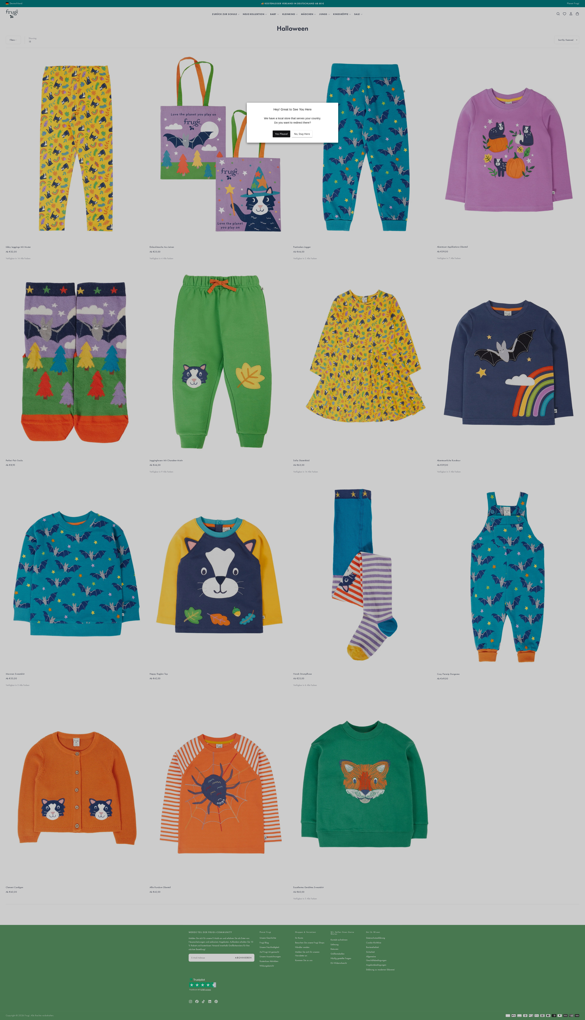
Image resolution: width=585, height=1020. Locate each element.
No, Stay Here (302, 133)
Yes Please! (281, 133)
